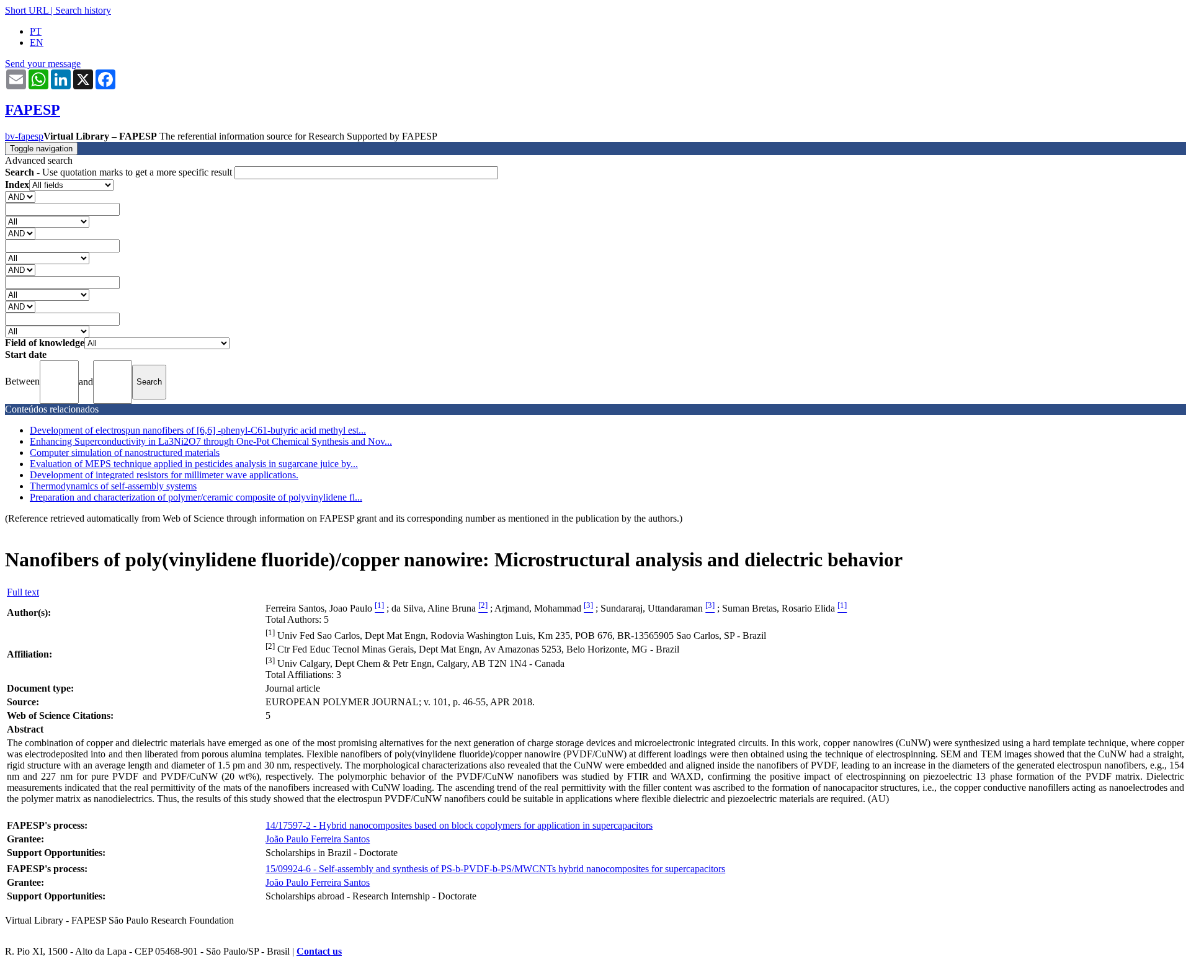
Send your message (43, 63)
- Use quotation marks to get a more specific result (119, 172)
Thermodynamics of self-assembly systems (113, 486)
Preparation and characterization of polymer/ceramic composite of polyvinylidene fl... (196, 497)
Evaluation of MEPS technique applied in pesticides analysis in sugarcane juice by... (194, 463)
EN (36, 42)
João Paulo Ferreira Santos (317, 839)
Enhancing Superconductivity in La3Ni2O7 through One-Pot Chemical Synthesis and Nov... (211, 441)
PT (36, 31)
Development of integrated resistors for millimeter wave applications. (164, 475)
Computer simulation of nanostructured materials (125, 452)
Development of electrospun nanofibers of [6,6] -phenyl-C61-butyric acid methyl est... (198, 430)
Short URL (26, 10)
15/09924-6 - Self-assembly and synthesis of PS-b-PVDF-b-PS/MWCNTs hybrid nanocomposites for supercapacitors (495, 868)
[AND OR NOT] (20, 196)
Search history (83, 10)
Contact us (319, 951)
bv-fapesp (24, 136)
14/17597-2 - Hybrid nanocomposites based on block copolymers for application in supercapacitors (459, 825)
